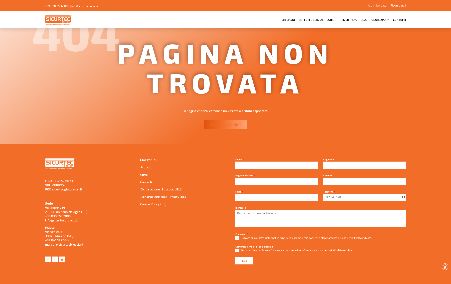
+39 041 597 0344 (57, 240)
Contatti (399, 19)
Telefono (329, 191)
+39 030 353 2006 (58, 216)
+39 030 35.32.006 (57, 6)
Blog (364, 19)
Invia (244, 261)
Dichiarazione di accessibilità (161, 189)
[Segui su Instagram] (62, 259)
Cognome (329, 159)
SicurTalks (349, 19)
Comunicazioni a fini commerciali (254, 246)
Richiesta (240, 207)
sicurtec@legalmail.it (67, 189)
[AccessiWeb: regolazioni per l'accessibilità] (445, 266)
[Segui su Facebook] (48, 259)
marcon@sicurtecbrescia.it (64, 244)
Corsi (330, 19)
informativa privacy (277, 238)
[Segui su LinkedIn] (55, 259)
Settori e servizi (311, 19)
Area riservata (377, 5)
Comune (327, 175)
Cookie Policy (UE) (153, 204)
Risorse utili (398, 5)
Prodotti (146, 167)
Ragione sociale (245, 175)
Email (239, 191)
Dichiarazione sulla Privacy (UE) (163, 197)
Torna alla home (225, 124)
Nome (239, 159)
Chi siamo (288, 19)
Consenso (241, 234)
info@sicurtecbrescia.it (85, 6)
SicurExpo (378, 19)
